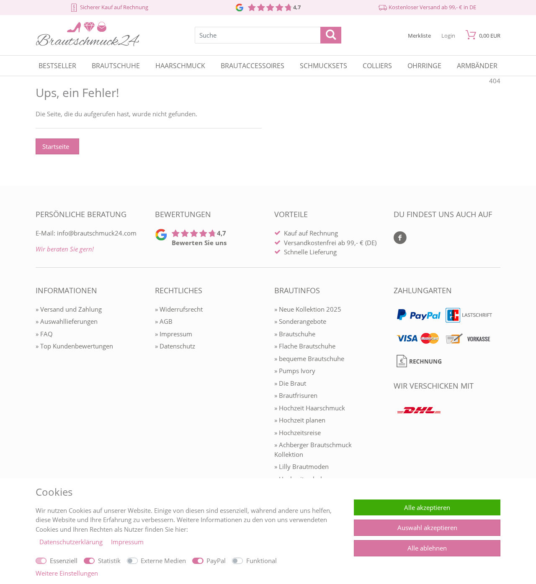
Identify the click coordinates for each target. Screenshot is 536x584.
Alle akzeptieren (427, 507)
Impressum (127, 542)
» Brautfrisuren (295, 395)
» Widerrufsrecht (179, 309)
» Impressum (173, 334)
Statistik (109, 560)
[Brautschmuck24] (88, 44)
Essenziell (63, 560)
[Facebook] (400, 238)
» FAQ (44, 334)
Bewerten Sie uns (199, 242)
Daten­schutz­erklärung (71, 542)
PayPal (216, 560)
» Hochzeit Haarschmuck (309, 408)
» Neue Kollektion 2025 (307, 309)
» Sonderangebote (300, 321)
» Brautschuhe (294, 334)
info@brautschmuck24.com (97, 233)
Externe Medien (163, 560)
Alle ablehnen (427, 548)
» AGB (164, 321)
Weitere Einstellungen (67, 573)
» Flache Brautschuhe (304, 346)
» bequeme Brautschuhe (309, 358)
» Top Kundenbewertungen (74, 346)
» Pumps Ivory (294, 370)
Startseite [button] (55, 146)
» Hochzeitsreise (297, 432)
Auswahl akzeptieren (427, 527)
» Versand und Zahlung (69, 309)
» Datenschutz (175, 346)
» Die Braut (290, 383)
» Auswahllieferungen (67, 321)
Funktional (261, 560)
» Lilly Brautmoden (301, 466)
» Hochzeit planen (299, 420)
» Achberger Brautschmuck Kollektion (313, 449)
